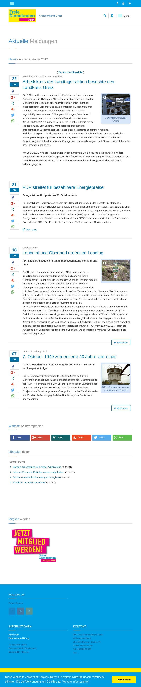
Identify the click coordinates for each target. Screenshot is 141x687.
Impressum (14, 635)
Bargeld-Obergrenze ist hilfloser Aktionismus (37, 467)
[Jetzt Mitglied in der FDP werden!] (32, 544)
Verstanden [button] (124, 679)
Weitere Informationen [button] (75, 681)
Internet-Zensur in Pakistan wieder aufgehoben (38, 472)
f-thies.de (25, 652)
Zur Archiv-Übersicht (70, 72)
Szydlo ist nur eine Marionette (29, 482)
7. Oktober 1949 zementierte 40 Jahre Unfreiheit (69, 356)
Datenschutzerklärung (19, 638)
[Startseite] (22, 15)
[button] (14, 92)
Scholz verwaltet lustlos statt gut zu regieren (37, 477)
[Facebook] (117, 3)
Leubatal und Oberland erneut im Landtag (63, 252)
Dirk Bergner (31, 648)
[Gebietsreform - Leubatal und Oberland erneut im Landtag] (116, 270)
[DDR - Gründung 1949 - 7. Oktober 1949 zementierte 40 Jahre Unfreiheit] (116, 374)
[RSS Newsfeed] (129, 3)
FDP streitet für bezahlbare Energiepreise (63, 187)
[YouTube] (123, 3)
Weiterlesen (122, 342)
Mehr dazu (31, 229)
